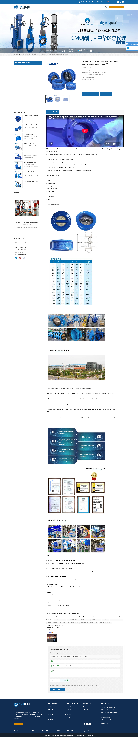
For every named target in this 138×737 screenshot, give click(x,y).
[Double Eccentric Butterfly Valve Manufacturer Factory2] (69, 31)
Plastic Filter (68, 714)
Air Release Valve (20, 83)
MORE (18, 724)
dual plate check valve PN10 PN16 (89, 622)
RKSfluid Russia (46, 731)
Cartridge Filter (69, 712)
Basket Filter (68, 709)
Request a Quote (117, 7)
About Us (51, 7)
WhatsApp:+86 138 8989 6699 (109, 712)
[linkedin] (118, 2)
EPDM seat (105, 619)
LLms (84, 735)
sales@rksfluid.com (99, 1)
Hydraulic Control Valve (29, 143)
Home (43, 7)
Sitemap (79, 735)
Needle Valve (19, 76)
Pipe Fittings (19, 89)
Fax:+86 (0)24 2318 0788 (107, 709)
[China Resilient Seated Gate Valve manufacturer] (18, 174)
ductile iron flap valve (60, 619)
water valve (66, 622)
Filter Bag (67, 717)
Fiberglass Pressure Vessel (22, 106)
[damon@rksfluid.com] (50, 632)
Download (85, 709)
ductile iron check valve (105, 622)
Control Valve (19, 79)
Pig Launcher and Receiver (22, 103)
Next (41, 211)
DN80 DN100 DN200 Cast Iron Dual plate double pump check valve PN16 (73, 656)
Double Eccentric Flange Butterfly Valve (31, 125)
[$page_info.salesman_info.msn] (48, 632)
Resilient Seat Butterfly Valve (31, 181)
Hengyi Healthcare (87, 731)
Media (84, 712)
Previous (15, 211)
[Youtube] (123, 2)
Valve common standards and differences (28, 224)
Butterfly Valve (19, 66)
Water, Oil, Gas (75, 622)
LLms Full (90, 735)
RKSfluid (59, 731)
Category (22, 54)
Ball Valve (18, 86)
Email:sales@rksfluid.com (107, 715)
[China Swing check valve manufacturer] (18, 137)
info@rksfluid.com (105, 717)
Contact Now (106, 94)
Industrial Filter (19, 99)
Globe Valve (19, 93)
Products (61, 7)
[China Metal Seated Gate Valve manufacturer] (18, 165)
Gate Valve (18, 69)
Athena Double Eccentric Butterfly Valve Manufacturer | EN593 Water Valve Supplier (31, 115)
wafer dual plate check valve (54, 622)
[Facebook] (120, 2)
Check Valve (28, 54)
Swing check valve (28, 134)
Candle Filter (68, 706)
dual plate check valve (116, 619)
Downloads (78, 7)
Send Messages (57, 689)
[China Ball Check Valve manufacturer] (18, 156)
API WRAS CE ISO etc (73, 619)
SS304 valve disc (85, 619)
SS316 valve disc (96, 619)
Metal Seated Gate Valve (30, 162)
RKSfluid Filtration (71, 731)
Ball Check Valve (28, 153)
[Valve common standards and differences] (28, 208)
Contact (88, 7)
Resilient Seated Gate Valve (30, 171)
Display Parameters (90, 94)
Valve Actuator (19, 96)
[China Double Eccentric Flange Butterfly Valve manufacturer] (18, 128)
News (69, 7)
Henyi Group (33, 731)
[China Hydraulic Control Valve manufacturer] (18, 146)
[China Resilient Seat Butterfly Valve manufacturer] (18, 184)
